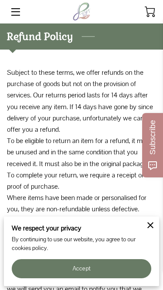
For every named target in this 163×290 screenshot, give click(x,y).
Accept (81, 268)
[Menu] (15, 12)
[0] (150, 12)
